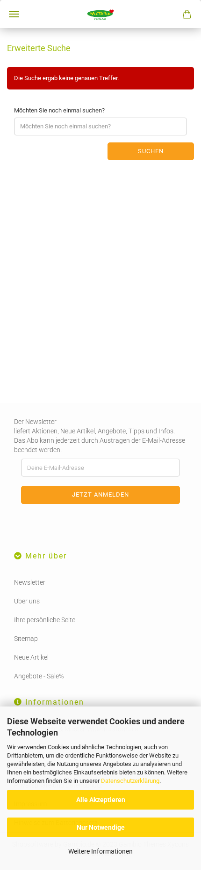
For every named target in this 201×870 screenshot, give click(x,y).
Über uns (27, 601)
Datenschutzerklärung (130, 780)
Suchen (151, 151)
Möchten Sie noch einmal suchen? (59, 110)
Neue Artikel (31, 657)
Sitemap (26, 638)
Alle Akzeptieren (100, 799)
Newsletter (29, 582)
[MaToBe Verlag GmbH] (100, 14)
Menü (14, 14)
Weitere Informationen (100, 851)
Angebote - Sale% (39, 676)
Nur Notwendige (101, 827)
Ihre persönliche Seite (44, 620)
